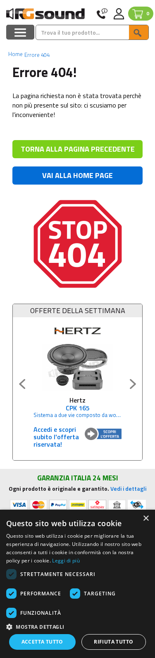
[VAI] (138, 32)
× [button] (146, 518)
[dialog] (77, 584)
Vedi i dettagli (128, 488)
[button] (77, 626)
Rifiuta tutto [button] (113, 641)
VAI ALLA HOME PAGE (77, 175)
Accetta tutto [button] (42, 641)
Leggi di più (66, 560)
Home (15, 54)
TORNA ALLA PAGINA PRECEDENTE (78, 149)
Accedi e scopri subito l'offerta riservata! (56, 436)
